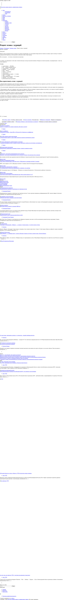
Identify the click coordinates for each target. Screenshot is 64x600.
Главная (4, 589)
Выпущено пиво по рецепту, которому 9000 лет (10, 206)
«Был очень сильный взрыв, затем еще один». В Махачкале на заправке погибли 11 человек (19, 161)
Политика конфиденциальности (9, 596)
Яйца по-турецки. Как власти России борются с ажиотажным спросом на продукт (17, 356)
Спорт (3, 36)
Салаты (6, 25)
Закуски (6, 26)
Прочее (6, 30)
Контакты (4, 590)
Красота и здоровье (6, 16)
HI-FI (3, 18)
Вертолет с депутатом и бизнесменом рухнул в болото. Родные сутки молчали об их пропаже (20, 154)
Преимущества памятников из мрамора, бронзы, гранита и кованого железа (16, 148)
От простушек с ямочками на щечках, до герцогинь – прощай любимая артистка (17, 335)
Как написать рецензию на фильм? (7, 344)
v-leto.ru (12, 598)
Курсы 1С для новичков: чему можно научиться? (10, 354)
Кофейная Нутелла (4, 181)
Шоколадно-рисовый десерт (6, 185)
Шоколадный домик (4, 182)
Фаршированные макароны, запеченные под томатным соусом (13, 189)
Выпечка (7, 28)
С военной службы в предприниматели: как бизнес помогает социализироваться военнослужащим (21, 359)
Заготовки (7, 29)
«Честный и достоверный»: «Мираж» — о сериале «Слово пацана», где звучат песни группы (20, 224)
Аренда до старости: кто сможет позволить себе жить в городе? (13, 126)
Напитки (7, 27)
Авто (3, 10)
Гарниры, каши (8, 22)
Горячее (6, 21)
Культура (4, 33)
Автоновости (8, 11)
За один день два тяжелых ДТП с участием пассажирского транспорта (15, 575)
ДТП (6, 13)
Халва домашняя (3, 184)
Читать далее (3, 159)
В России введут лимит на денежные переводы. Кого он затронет (14, 358)
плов (5, 123)
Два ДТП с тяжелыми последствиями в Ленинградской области (13, 362)
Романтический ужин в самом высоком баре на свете (11, 215)
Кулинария (4, 20)
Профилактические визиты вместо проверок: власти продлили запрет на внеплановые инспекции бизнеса (23, 357)
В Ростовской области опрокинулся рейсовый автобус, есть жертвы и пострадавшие (18, 371)
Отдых (3, 34)
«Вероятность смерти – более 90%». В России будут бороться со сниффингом (16, 132)
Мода (3, 19)
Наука (3, 31)
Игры (3, 17)
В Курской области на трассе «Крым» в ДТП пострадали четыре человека (16, 473)
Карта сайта (5, 591)
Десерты (7, 23)
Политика (4, 35)
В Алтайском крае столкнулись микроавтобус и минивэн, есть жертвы (15, 168)
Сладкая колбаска (4, 183)
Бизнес (3, 14)
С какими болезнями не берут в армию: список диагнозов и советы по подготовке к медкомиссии (21, 142)
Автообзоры (7, 12)
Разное (3, 39)
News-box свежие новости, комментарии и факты (18, 599)
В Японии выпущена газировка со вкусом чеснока (11, 197)
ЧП (3, 38)
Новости (4, 37)
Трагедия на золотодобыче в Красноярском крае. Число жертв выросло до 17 (16, 174)
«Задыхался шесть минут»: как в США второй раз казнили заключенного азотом (17, 137)
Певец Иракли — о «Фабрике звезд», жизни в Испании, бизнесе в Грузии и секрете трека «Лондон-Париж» (23, 233)
